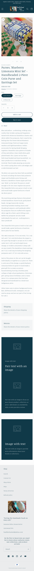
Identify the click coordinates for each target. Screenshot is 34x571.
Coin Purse (7, 95)
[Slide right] (21, 61)
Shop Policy (7, 482)
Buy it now (17, 120)
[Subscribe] (28, 549)
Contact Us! (7, 478)
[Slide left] (13, 61)
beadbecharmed (14, 568)
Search (6, 474)
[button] (2, 9)
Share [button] (5, 125)
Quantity (3, 104)
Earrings (18, 95)
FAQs (5, 486)
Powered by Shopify (22, 568)
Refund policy (8, 495)
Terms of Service (9, 491)
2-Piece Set (7, 100)
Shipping (3, 88)
